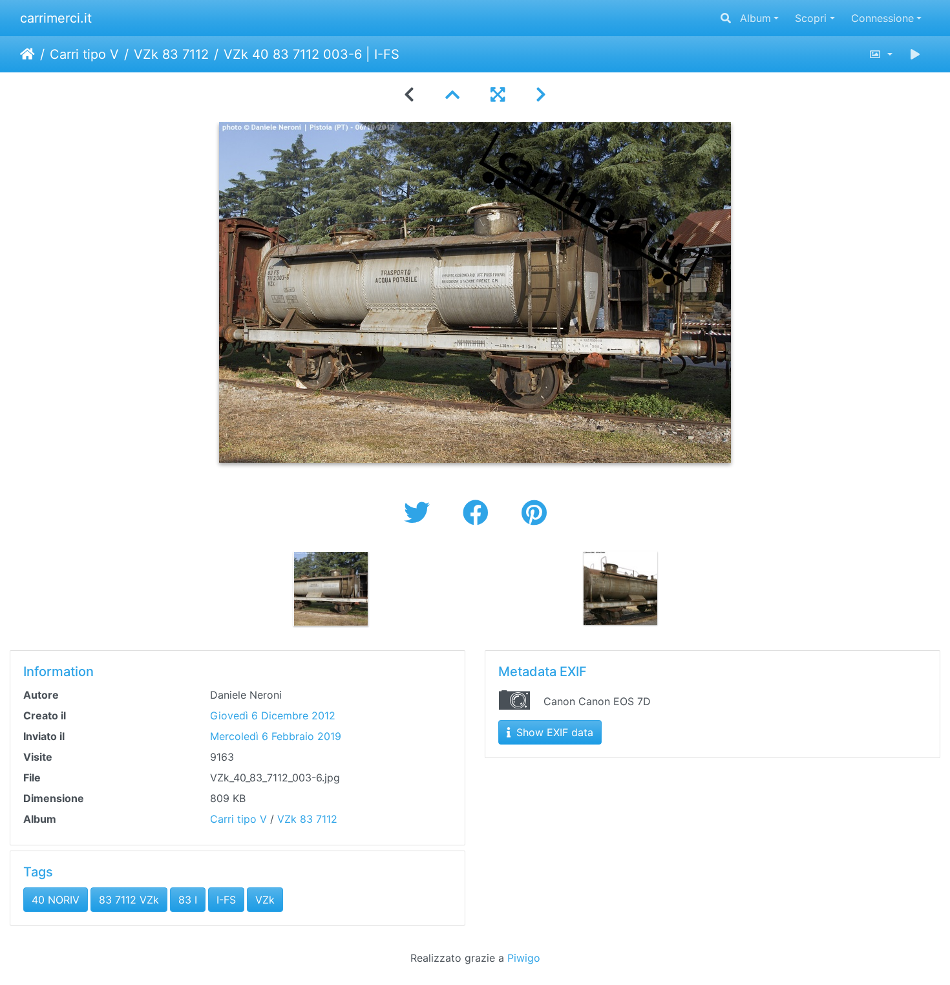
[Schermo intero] (497, 95)
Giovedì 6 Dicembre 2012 (272, 715)
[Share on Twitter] (420, 513)
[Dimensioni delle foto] (880, 54)
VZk (265, 899)
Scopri (811, 18)
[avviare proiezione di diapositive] (915, 54)
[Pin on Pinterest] (534, 513)
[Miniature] (452, 95)
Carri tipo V (84, 54)
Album (755, 18)
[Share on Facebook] (479, 513)
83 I (187, 899)
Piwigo (523, 957)
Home (27, 54)
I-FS (226, 899)
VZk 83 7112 (171, 54)
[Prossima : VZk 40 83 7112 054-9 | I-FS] (541, 95)
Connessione (882, 18)
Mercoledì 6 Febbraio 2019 (275, 736)
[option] (331, 588)
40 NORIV (55, 899)
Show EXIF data (553, 732)
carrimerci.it (56, 18)
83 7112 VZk (129, 899)
